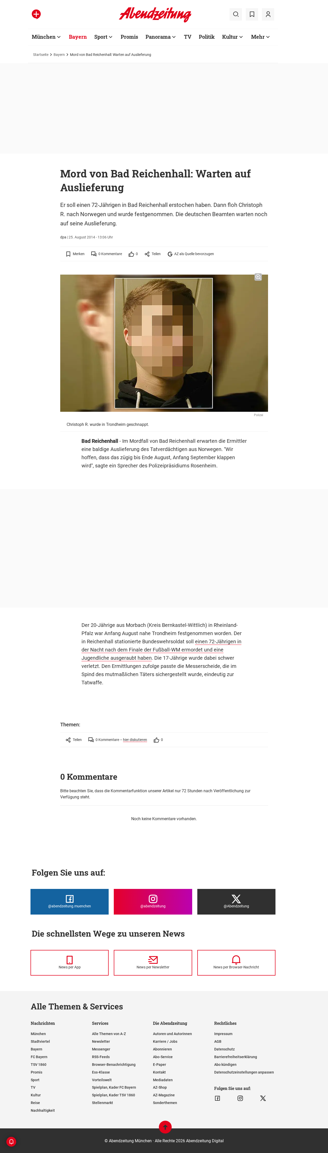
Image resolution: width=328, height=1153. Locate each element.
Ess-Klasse (101, 1072)
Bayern (78, 36)
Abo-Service (163, 1057)
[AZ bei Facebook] (217, 1098)
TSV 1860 (38, 1064)
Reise (35, 1103)
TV (187, 36)
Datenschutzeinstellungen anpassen (244, 1072)
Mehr (258, 36)
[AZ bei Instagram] (240, 1098)
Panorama (158, 36)
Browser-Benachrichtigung (114, 1064)
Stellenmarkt (102, 1103)
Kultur (230, 36)
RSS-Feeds (101, 1057)
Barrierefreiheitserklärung (235, 1057)
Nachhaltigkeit (43, 1110)
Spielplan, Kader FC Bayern (114, 1087)
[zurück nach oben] (165, 1129)
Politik (207, 36)
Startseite (40, 55)
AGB (217, 1041)
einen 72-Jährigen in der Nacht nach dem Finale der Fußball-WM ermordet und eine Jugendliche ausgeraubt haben (161, 649)
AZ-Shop (160, 1087)
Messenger (101, 1049)
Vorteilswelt (102, 1080)
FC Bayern (39, 1057)
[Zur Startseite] (155, 21)
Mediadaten (163, 1080)
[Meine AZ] (268, 14)
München (44, 36)
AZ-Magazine (164, 1095)
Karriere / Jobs (165, 1041)
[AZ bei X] (263, 1098)
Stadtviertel (40, 1041)
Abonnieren (162, 1049)
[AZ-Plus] (36, 14)
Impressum (223, 1034)
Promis (129, 36)
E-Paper (159, 1064)
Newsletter (101, 1041)
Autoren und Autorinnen (172, 1034)
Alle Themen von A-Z (109, 1034)
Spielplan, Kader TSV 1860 (113, 1095)
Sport (100, 36)
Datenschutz (224, 1049)
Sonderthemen (165, 1103)
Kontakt (159, 1072)
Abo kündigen (225, 1064)
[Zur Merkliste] (252, 14)
